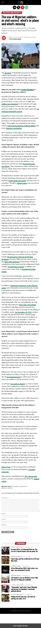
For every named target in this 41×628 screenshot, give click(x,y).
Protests (24, 486)
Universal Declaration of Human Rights (22, 126)
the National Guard (13, 377)
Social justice (7, 488)
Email (3, 519)
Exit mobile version (20, 626)
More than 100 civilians (27, 305)
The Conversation (15, 39)
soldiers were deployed (9, 104)
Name (3, 514)
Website (4, 525)
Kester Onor (5, 467)
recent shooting (27, 89)
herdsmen (5, 259)
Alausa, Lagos (22, 183)
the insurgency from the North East (20, 257)
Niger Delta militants (12, 262)
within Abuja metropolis (17, 180)
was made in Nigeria (17, 384)
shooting (8, 73)
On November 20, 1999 (23, 312)
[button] (2, 2)
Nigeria (16, 486)
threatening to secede (16, 267)
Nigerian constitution (14, 128)
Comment (5, 498)
